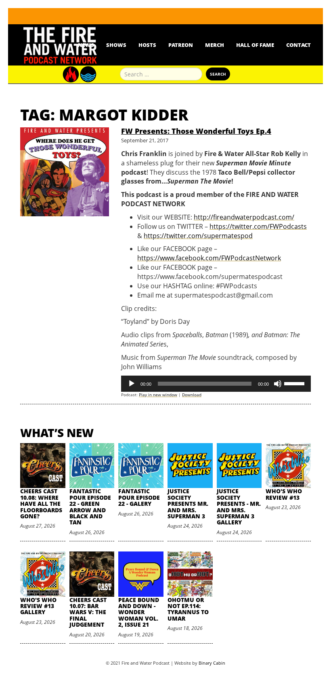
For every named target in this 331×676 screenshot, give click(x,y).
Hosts (147, 45)
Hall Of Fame (255, 45)
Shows (116, 45)
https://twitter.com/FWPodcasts (258, 226)
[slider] (295, 383)
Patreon (180, 45)
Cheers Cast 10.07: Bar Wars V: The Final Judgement (88, 612)
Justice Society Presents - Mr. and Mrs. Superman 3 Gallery (239, 506)
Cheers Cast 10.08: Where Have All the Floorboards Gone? (41, 503)
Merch (214, 45)
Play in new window (158, 394)
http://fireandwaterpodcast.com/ (244, 217)
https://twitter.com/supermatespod (198, 235)
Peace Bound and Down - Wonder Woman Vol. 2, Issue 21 (138, 612)
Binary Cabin (212, 663)
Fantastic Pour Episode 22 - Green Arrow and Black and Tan (90, 506)
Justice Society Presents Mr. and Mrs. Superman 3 (188, 503)
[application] (216, 384)
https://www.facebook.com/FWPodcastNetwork (209, 258)
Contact (298, 45)
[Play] (132, 384)
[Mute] (278, 384)
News (86, 45)
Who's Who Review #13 (284, 494)
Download (191, 394)
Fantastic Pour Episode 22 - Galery (139, 497)
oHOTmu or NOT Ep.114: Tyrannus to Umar (188, 609)
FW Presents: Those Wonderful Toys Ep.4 (196, 131)
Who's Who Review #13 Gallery (38, 606)
